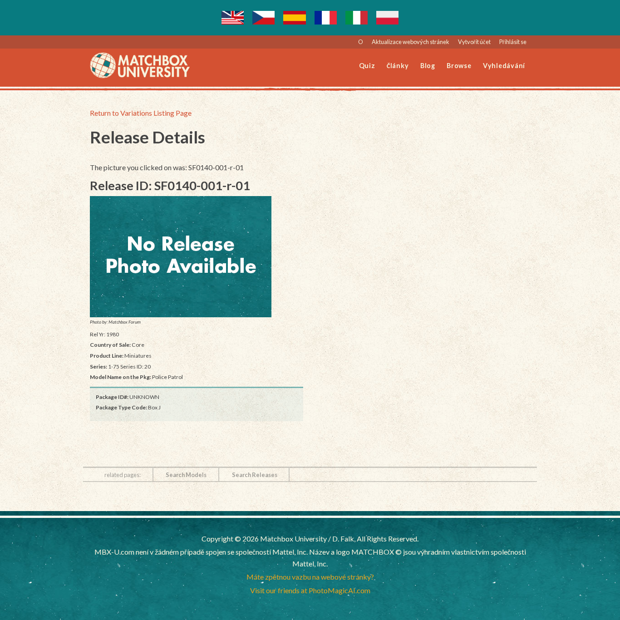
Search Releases (254, 474)
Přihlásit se (513, 41)
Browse (459, 65)
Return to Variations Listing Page (141, 112)
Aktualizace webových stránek (410, 41)
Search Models (186, 474)
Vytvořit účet (474, 41)
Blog (427, 65)
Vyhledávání (504, 65)
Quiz (367, 65)
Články (398, 65)
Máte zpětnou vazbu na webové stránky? (310, 576)
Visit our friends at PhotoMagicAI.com (310, 590)
